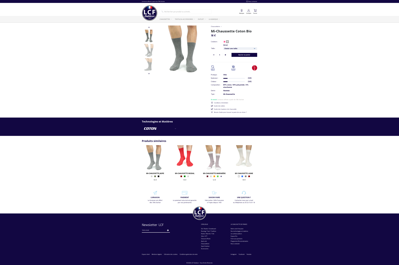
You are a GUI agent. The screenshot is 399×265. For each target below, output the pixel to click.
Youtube (249, 254)
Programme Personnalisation (239, 241)
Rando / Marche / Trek (207, 234)
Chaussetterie (215, 26)
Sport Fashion (205, 246)
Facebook (241, 254)
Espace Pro (234, 236)
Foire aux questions (236, 239)
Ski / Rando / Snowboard (208, 229)
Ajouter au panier (244, 55)
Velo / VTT (204, 236)
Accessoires (204, 249)
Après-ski (204, 241)
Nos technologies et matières (239, 231)
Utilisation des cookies (171, 254)
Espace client (146, 254)
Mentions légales (157, 254)
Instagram (234, 254)
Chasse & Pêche (205, 239)
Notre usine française (237, 229)
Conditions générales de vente (189, 254)
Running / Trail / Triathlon (208, 231)
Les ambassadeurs (236, 234)
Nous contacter (235, 244)
